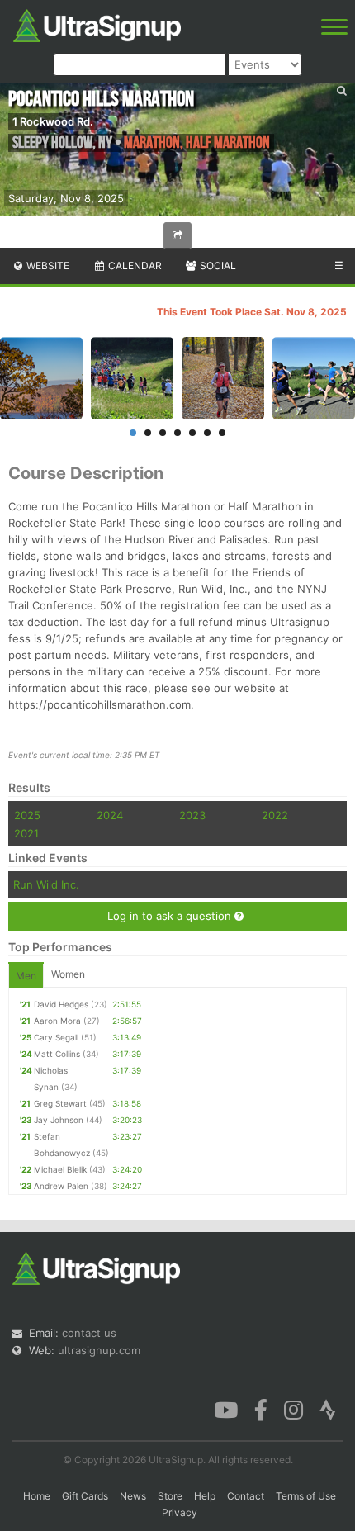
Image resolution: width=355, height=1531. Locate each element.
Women (68, 974)
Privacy (179, 1512)
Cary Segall (56, 1037)
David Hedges (61, 1004)
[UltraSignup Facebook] (261, 1408)
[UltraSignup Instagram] (293, 1408)
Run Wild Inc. (46, 884)
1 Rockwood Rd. (52, 121)
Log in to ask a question (170, 915)
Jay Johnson (58, 1120)
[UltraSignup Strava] (328, 1408)
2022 (275, 815)
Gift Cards (85, 1496)
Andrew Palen (61, 1186)
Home (36, 1496)
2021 (26, 833)
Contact (245, 1496)
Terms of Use (306, 1496)
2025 (27, 815)
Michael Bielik (60, 1169)
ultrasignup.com (99, 1350)
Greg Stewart (60, 1103)
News (133, 1496)
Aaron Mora (57, 1021)
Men (26, 975)
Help (204, 1496)
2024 (110, 815)
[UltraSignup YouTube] (225, 1408)
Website (46, 265)
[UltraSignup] (97, 24)
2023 (192, 815)
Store (170, 1496)
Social (216, 265)
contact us (89, 1332)
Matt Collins (57, 1054)
